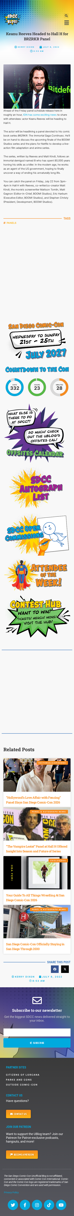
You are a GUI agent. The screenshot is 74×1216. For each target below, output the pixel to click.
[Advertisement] (37, 6)
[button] (66, 15)
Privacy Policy (11, 1192)
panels (12, 222)
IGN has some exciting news (40, 114)
